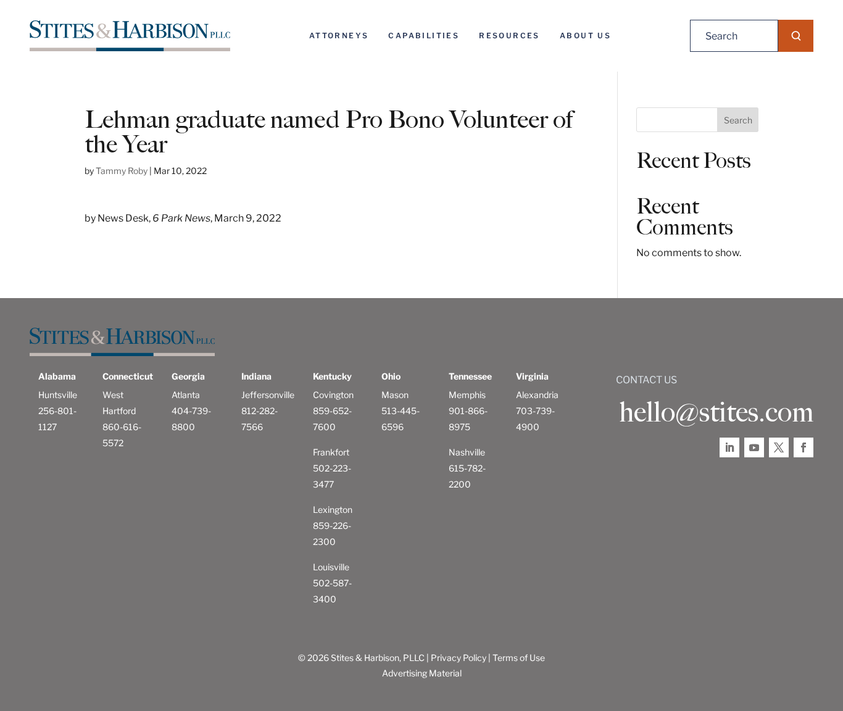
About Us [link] (585, 35)
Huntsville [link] (57, 394)
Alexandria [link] (537, 394)
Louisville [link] (331, 567)
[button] (795, 36)
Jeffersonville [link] (267, 394)
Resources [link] (509, 35)
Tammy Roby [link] (121, 170)
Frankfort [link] (331, 452)
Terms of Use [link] (518, 657)
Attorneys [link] (339, 35)
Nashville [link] (467, 452)
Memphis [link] (467, 394)
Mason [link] (395, 394)
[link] (130, 35)
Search (738, 120)
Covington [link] (333, 394)
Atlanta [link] (186, 394)
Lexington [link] (332, 509)
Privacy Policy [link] (458, 657)
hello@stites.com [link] (716, 412)
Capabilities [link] (423, 35)
